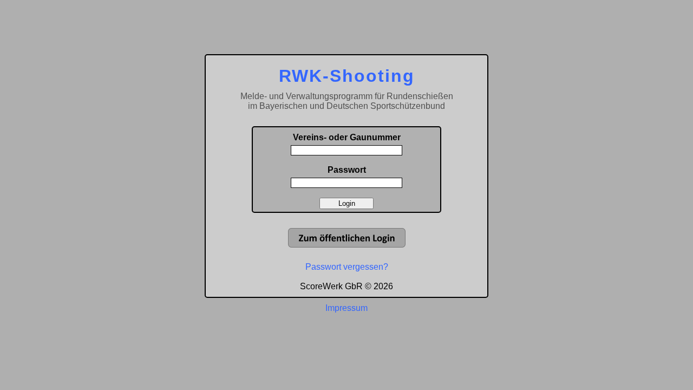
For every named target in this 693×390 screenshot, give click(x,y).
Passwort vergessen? (346, 266)
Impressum (346, 308)
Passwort (347, 169)
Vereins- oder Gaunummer (347, 137)
